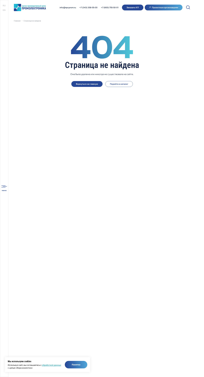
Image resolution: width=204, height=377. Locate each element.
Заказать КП (133, 7)
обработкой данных (51, 365)
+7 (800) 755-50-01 (110, 7)
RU (4, 5)
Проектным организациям (165, 7)
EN (4, 10)
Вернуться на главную (87, 84)
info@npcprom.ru (68, 7)
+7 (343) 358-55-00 (88, 7)
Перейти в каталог (119, 84)
